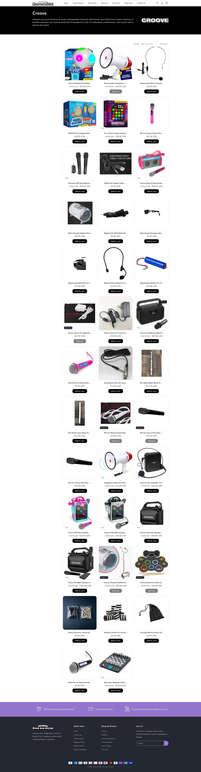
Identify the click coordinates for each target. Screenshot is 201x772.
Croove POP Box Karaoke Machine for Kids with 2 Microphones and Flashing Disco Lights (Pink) (80, 533)
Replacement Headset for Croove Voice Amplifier (116, 283)
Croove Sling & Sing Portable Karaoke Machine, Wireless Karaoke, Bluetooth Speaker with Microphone (152, 183)
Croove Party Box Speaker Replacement (152, 533)
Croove (104, 731)
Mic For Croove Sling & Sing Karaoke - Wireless (152, 133)
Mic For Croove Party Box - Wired (80, 483)
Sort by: (136, 44)
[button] (92, 3)
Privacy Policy (79, 739)
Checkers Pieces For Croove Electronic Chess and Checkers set (116, 633)
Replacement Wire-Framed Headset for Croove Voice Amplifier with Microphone (152, 83)
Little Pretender (107, 742)
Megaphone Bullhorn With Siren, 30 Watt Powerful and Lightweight (116, 483)
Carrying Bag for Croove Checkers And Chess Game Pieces (152, 633)
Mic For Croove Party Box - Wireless (152, 433)
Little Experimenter (108, 739)
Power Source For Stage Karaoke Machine (80, 333)
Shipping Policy (79, 742)
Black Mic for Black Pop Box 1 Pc (80, 683)
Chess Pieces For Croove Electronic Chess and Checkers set (80, 633)
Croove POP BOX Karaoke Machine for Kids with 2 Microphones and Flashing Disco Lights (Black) (116, 533)
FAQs (76, 731)
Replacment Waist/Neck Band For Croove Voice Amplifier (116, 233)
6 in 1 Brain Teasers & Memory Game (116, 133)
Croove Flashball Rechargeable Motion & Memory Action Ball (80, 83)
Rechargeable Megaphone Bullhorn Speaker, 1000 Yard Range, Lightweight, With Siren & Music (116, 83)
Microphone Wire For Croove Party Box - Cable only (116, 383)
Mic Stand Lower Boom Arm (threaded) (80, 433)
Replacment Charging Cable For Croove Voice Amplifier (152, 233)
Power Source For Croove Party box (116, 333)
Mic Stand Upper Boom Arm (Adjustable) (152, 383)
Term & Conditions (80, 750)
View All (105, 750)
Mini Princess (106, 746)
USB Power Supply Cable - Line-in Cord (116, 183)
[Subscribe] (166, 743)
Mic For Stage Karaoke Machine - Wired (116, 433)
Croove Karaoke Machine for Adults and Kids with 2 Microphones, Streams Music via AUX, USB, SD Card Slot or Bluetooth (116, 583)
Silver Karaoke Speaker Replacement (80, 233)
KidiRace (105, 735)
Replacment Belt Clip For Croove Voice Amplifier (80, 283)
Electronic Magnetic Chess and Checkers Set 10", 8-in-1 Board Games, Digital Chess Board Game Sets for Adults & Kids (116, 683)
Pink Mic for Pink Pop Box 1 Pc (80, 383)
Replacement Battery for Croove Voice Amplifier (152, 283)
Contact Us (78, 735)
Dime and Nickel (97, 767)
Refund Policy (79, 746)
